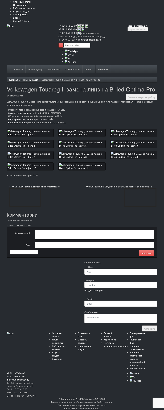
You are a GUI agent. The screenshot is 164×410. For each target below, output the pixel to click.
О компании (19, 4)
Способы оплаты (22, 1)
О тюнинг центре (57, 334)
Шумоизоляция (138, 368)
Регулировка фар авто (20, 119)
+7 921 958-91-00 (67, 29)
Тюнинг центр (35, 69)
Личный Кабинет (21, 20)
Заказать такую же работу (141, 97)
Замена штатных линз (19, 112)
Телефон (89, 280)
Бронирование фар (18, 122)
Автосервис (54, 69)
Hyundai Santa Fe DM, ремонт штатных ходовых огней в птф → (119, 186)
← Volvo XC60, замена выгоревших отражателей (34, 186)
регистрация (140, 25)
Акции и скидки (21, 11)
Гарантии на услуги (84, 347)
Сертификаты (20, 14)
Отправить (149, 328)
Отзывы (89, 69)
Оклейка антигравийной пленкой (137, 362)
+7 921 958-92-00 (67, 32)
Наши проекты (72, 69)
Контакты (103, 69)
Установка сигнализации (137, 347)
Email (90, 299)
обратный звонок (138, 29)
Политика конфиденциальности (115, 344)
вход (129, 25)
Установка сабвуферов (136, 354)
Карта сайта (110, 339)
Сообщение (89, 312)
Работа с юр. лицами (24, 8)
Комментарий (22, 233)
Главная (18, 69)
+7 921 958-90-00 (67, 25)
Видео (16, 17)
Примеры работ (29, 79)
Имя (27, 244)
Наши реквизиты (57, 341)
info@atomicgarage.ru (89, 39)
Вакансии (57, 358)
